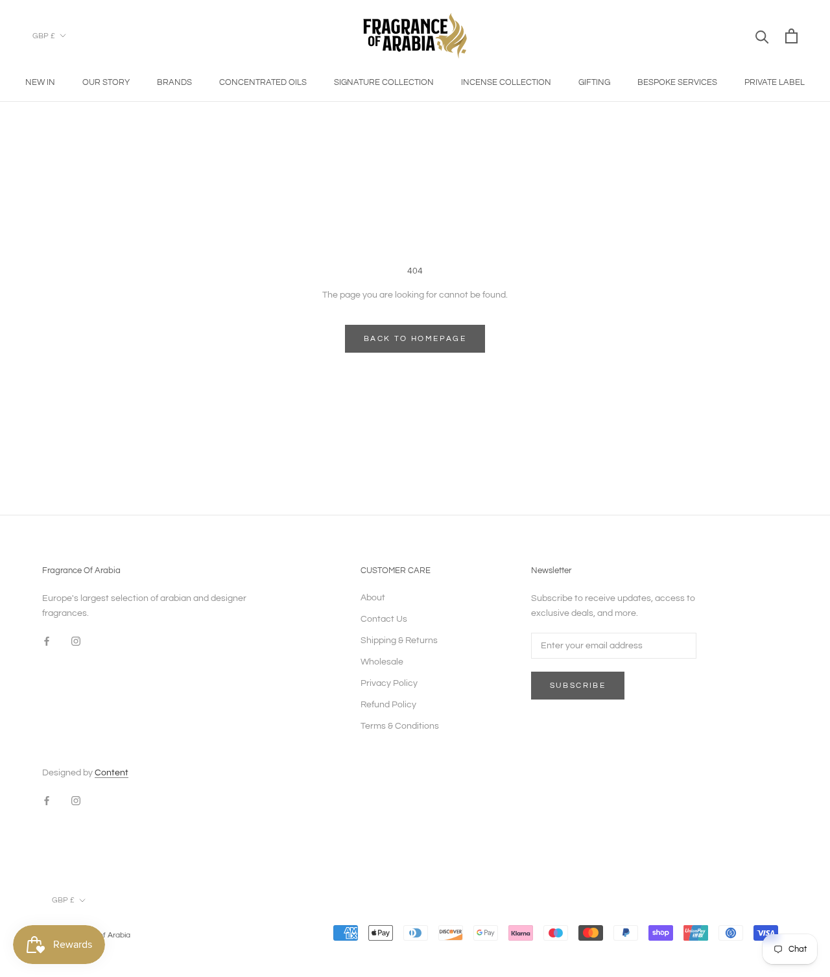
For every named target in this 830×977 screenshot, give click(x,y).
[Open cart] (791, 36)
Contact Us (384, 619)
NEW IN (40, 82)
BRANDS (174, 82)
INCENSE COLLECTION (506, 82)
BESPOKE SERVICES (677, 82)
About (373, 597)
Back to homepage (415, 339)
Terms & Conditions (400, 726)
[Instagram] (75, 641)
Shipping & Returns (399, 640)
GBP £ (43, 36)
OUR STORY (106, 82)
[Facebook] (46, 641)
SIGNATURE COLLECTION (384, 82)
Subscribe (578, 685)
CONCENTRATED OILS (263, 82)
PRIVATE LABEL (774, 82)
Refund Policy (388, 704)
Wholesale (382, 661)
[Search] (762, 36)
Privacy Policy (389, 683)
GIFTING (594, 82)
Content (111, 772)
